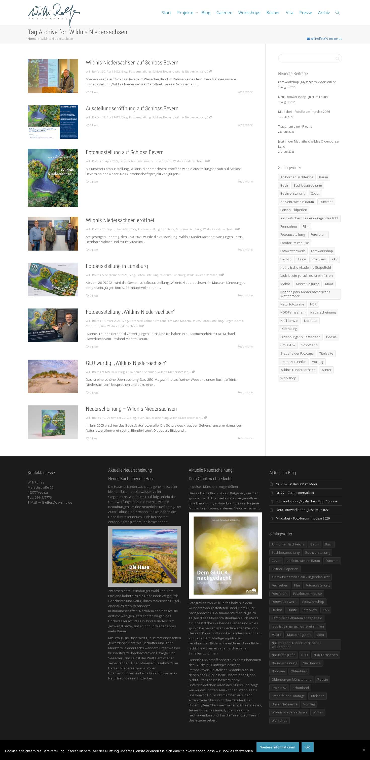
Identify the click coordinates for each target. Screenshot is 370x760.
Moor (329, 284)
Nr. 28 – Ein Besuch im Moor (296, 484)
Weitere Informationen (277, 747)
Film (306, 226)
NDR (313, 304)
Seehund (150, 372)
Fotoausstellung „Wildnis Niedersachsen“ (130, 312)
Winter (326, 369)
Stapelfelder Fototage (297, 353)
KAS (334, 259)
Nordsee (310, 320)
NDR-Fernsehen (292, 312)
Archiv (324, 12)
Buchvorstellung (292, 193)
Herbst (285, 259)
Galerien (224, 12)
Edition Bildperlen (293, 210)
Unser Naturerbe (293, 361)
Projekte (185, 12)
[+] (53, 76)
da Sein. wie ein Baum (297, 201)
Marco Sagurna (307, 284)
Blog (206, 12)
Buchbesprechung (308, 185)
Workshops (249, 12)
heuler (138, 372)
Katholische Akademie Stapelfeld (305, 267)
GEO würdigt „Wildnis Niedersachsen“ (126, 363)
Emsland (161, 321)
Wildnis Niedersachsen (190, 71)
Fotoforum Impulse (294, 242)
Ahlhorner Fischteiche (296, 177)
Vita (289, 12)
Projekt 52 (287, 345)
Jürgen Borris (234, 321)
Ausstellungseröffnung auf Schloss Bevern (132, 108)
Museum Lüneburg (189, 229)
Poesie (331, 337)
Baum (323, 177)
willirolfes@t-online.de (326, 39)
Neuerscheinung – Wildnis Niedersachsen (131, 409)
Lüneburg (167, 229)
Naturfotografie (292, 304)
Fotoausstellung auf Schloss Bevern (125, 152)
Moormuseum (96, 326)
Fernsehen (288, 226)
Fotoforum (318, 234)
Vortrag (317, 361)
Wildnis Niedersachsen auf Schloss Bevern (132, 62)
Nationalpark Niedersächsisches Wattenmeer (305, 294)
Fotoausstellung (140, 71)
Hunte (301, 259)
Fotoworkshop (322, 251)
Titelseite (326, 353)
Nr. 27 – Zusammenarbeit (295, 492)
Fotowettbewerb (292, 251)
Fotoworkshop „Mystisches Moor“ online (306, 501)
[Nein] (363, 749)
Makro (285, 284)
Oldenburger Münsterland (300, 337)
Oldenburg (288, 328)
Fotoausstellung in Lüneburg (117, 266)
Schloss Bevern (162, 71)
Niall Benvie (289, 320)
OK (307, 747)
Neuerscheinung (157, 418)
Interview (319, 259)
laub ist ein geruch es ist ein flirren (306, 275)
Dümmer (326, 201)
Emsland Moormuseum (184, 321)
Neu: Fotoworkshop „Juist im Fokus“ (302, 509)
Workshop (288, 378)
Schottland (309, 345)
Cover (315, 193)
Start (166, 12)
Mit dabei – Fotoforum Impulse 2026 (303, 518)
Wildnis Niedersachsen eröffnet (120, 220)
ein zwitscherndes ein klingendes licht (309, 218)
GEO (129, 372)
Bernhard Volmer (142, 321)
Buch (140, 418)
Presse (305, 12)
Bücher (273, 12)
